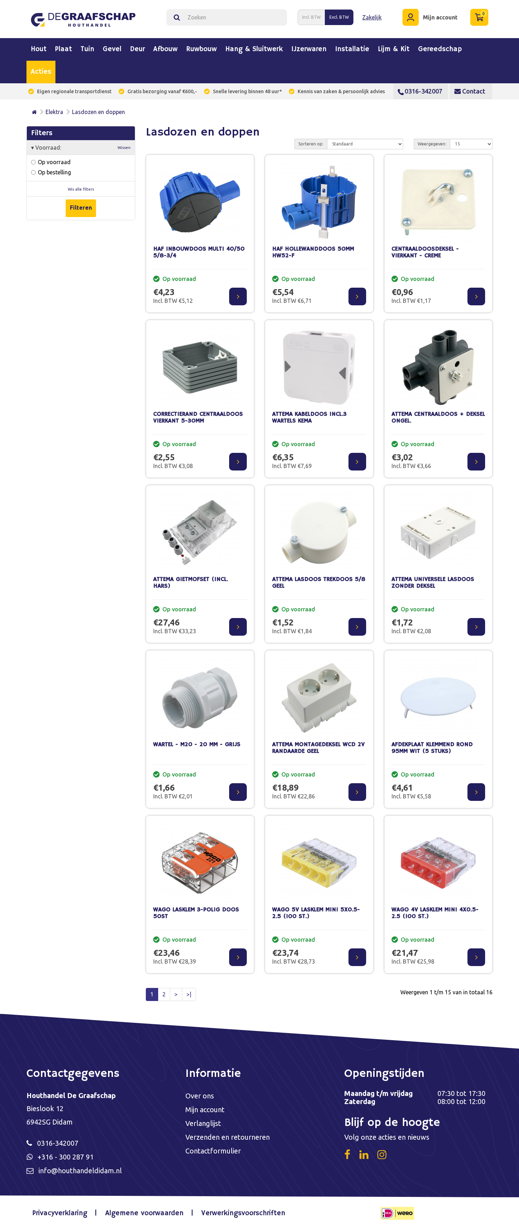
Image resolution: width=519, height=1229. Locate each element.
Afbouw (165, 49)
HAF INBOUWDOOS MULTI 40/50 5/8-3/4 (199, 252)
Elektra (54, 112)
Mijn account (205, 1109)
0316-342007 (423, 91)
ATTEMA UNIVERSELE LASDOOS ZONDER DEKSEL (433, 583)
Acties (41, 72)
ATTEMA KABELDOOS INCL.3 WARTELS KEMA (309, 417)
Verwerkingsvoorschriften (243, 1213)
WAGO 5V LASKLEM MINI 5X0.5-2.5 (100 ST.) (316, 913)
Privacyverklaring (59, 1213)
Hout (39, 49)
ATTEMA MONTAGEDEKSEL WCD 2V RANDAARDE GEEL (318, 748)
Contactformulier (213, 1151)
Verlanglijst (203, 1123)
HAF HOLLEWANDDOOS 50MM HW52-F (313, 252)
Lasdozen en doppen (98, 112)
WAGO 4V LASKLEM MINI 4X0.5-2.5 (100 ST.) (435, 913)
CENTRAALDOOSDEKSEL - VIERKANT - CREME (425, 252)
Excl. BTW (339, 17)
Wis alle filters (81, 189)
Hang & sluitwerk (254, 49)
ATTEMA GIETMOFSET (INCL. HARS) (190, 583)
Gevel (112, 49)
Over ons (199, 1096)
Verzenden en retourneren (227, 1137)
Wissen (124, 147)
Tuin (87, 49)
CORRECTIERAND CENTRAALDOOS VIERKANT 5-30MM (198, 417)
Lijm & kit (394, 49)
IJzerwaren (309, 49)
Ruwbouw (201, 49)
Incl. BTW (311, 17)
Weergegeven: (432, 144)
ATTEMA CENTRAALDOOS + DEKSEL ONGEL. (438, 417)
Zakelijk (372, 17)
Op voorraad (53, 162)
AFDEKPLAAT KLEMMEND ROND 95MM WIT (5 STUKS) (432, 748)
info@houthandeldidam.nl (80, 1171)
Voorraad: (81, 147)
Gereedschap (440, 49)
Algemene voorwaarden (144, 1213)
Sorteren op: (310, 144)
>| (188, 994)
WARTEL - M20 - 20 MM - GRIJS (196, 744)
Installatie (352, 49)
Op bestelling (53, 172)
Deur (137, 49)
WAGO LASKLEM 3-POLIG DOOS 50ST (196, 913)
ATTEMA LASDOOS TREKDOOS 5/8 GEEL (318, 583)
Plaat (63, 49)
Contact (473, 91)
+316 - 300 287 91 (65, 1157)
